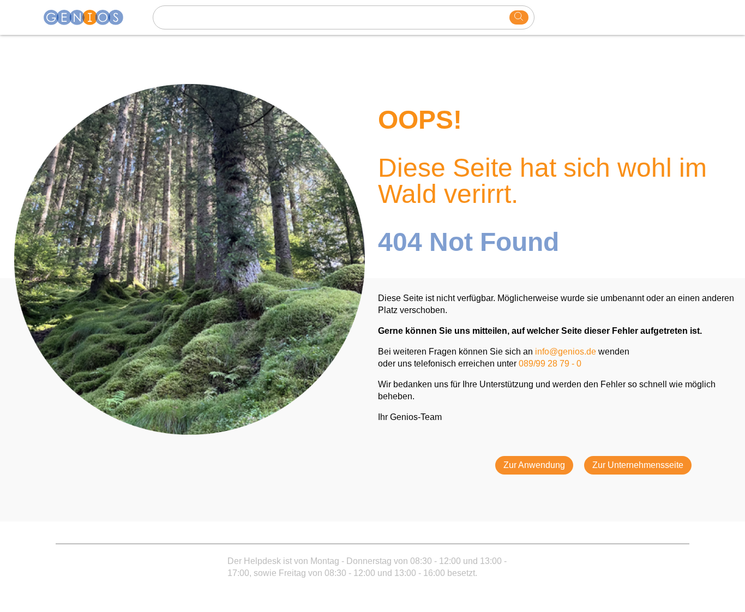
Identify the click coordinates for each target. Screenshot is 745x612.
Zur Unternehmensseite (637, 465)
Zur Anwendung (534, 465)
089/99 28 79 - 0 (550, 363)
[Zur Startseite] (90, 17)
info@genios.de (565, 351)
